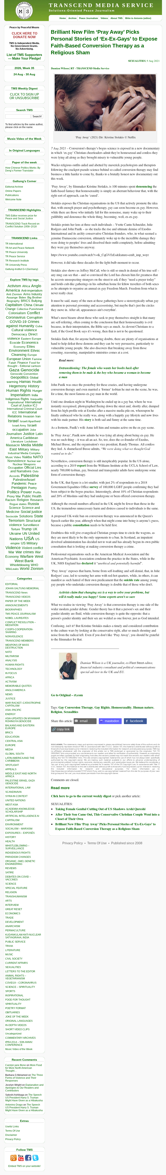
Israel (13, 420)
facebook (136, 721)
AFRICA (9, 677)
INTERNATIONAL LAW (17, 787)
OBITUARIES (12, 1012)
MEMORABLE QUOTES (18, 686)
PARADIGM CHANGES (18, 857)
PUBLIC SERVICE (15, 941)
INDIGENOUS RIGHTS (17, 852)
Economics (30, 342)
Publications (12, 195)
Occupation (15, 467)
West (39, 556)
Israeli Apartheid (30, 421)
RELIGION (11, 892)
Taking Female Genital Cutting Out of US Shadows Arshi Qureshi (100, 808)
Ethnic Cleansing (25, 353)
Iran (37, 416)
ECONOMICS (12, 913)
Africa (26, 286)
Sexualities (71, 711)
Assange (12, 297)
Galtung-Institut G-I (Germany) (21, 269)
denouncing (144, 186)
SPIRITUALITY (13, 1004)
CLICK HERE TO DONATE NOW (24, 35)
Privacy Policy (13, 1139)
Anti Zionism (14, 294)
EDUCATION (12, 736)
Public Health (32, 496)
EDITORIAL (11, 584)
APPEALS (10, 769)
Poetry (32, 487)
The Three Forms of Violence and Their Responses (24, 1078)
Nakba (27, 457)
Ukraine (15, 533)
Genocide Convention (24, 373)
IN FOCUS (11, 673)
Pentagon (19, 488)
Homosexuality (121, 707)
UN (24, 534)
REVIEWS (10, 868)
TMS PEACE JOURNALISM (20, 613)
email (84, 721)
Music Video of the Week (18, 1049)
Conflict (33, 313)
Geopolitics (20, 377)
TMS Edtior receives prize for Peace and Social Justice (21, 217)
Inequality (36, 399)
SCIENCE (10, 883)
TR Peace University (16, 252)
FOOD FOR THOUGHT (17, 999)
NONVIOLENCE (14, 636)
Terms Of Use (12, 1130)
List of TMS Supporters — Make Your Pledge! (24, 56)
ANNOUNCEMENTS (16, 605)
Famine (37, 359)
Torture (15, 529)
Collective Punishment (30, 309)
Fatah (12, 362)
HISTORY (10, 837)
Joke (33, 429)
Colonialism (17, 313)
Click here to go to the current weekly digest (81, 796)
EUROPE (10, 745)
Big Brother (34, 297)
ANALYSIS (11, 660)
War (11, 552)
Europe (32, 354)
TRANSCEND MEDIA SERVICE (101, 5)
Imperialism (20, 395)
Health (37, 381)
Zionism (37, 569)
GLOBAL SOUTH (14, 753)
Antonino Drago (14, 1104)
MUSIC (9, 954)
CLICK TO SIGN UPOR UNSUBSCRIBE (24, 96)
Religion (23, 500)
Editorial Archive (14, 186)
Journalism (14, 434)
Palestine (30, 475)
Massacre (13, 445)
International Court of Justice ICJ (26, 404)
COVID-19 (18, 322)
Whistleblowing (20, 565)
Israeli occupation (24, 427)
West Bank (24, 561)
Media (26, 445)
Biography (13, 300)
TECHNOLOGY (13, 669)
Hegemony (18, 386)
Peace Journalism (88, 18)
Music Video (13, 457)
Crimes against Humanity (22, 324)
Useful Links (12, 1126)
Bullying (36, 300)
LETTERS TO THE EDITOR (20, 971)
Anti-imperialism (32, 290)
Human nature (143, 707)
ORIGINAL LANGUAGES (19, 1021)
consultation (81, 525)
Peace (32, 483)
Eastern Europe (31, 338)
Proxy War (14, 496)
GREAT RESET (13, 909)
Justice (28, 434)
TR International (14, 243)
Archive (72, 18)
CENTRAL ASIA (14, 741)
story (87, 419)
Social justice (31, 512)
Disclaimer (11, 1135)
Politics (13, 492)
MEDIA (9, 749)
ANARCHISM (12, 926)
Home (63, 18)
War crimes (25, 552)
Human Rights (18, 390)
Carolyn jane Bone (15, 1065)
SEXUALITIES (13, 967)
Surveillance (31, 525)
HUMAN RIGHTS (14, 664)
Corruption (35, 317)
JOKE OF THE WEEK (17, 1016)
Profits (37, 492)
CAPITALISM (12, 820)
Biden (22, 297)
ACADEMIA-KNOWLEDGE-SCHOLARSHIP (20, 810)
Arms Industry (32, 294)
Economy (20, 346)
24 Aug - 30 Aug (24, 74)
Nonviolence (16, 461)
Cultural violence (24, 330)
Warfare (27, 556)
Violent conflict (32, 548)
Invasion (28, 416)
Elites (31, 346)
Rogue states (18, 504)
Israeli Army (19, 425)
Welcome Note (13, 199)
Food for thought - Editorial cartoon (24, 364)
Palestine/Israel (24, 479)
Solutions (26, 516)
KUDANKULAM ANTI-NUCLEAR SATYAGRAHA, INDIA (23, 936)
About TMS (116, 18)
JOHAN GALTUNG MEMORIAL (22, 588)
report (81, 465)
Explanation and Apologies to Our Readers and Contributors (24, 1088)
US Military (29, 543)
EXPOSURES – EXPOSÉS (20, 833)
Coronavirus (16, 317)
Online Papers (13, 191)
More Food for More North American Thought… (23, 1068)
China (27, 305)
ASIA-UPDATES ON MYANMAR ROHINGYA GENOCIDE (22, 720)
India (35, 395)
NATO (38, 457)
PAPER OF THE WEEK (17, 601)
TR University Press (16, 265)
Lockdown (30, 441)
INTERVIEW (12, 905)
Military (23, 449)
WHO (34, 565)
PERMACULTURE (15, 930)
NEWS (9, 694)
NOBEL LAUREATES (17, 618)
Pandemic (19, 483)
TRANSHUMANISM (16, 896)
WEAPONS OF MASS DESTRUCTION (17, 646)
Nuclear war (34, 461)
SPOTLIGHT (12, 765)
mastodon (112, 721)
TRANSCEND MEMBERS (19, 640)
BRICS (25, 300)
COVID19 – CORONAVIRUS (20, 982)
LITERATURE (12, 950)
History (33, 386)
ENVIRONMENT (14, 824)
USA (29, 538)
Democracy (19, 334)
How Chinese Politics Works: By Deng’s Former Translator (22, 169)
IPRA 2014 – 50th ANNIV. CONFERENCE (19, 1043)
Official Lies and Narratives (25, 469)
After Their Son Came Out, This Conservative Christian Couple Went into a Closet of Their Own (107, 816)
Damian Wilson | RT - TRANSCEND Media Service (80, 68)
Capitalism (13, 305)
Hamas (25, 382)
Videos (104, 18)
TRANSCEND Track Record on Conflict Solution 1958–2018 (22, 225)
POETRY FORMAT (15, 1008)
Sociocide (12, 516)
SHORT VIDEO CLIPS (17, 1029)
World (24, 569)
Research (36, 500)
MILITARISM (12, 656)
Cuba (38, 326)
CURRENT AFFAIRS (16, 963)
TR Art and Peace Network (19, 248)
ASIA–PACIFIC (13, 710)
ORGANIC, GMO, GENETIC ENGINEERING (20, 862)
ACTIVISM (11, 681)
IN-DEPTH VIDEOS (16, 1025)
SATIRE (9, 872)
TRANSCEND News (16, 592)
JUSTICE (10, 698)
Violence (13, 547)
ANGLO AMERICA (15, 690)
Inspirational (16, 402)
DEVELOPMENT (14, 922)
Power (26, 492)
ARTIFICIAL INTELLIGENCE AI (22, 816)
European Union (19, 359)
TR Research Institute (17, 260)
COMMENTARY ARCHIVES (20, 1037)
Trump (26, 529)
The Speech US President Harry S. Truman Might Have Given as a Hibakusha (24, 1097)
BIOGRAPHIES (13, 609)
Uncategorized (13, 1033)
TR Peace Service (15, 256)
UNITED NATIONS (15, 800)
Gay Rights (102, 707)
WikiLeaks (12, 568)
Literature (17, 441)
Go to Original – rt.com (67, 695)
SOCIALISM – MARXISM (18, 828)
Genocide (30, 370)
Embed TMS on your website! (24, 1166)
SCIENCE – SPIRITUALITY (20, 987)
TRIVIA (9, 946)
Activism (14, 286)
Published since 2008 (126, 843)
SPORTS (10, 991)
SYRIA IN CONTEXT (16, 796)
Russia (33, 504)
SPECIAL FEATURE (16, 888)
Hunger (37, 390)
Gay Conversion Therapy (76, 707)
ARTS (8, 900)
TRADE (9, 917)
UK (35, 529)
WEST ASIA (11, 804)
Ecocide (15, 342)
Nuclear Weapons (24, 464)
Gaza (14, 370)
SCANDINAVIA (13, 792)
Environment (19, 351)
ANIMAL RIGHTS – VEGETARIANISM (15, 977)
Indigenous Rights (17, 399)
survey (93, 486)
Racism (10, 500)
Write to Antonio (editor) (138, 18)
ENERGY (10, 714)
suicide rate (131, 580)
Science (15, 507)
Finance (22, 362)
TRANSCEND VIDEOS (17, 596)
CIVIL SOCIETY (13, 958)
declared (87, 563)
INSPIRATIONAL (14, 995)
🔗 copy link (61, 729)
